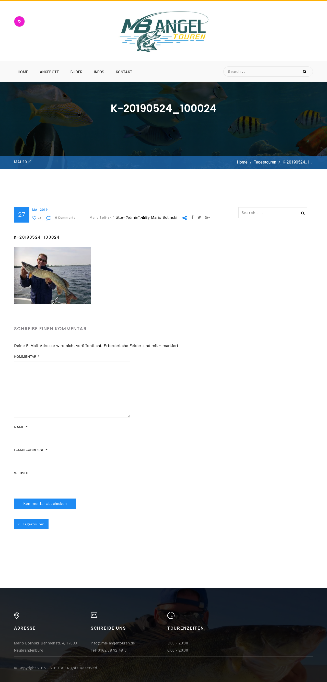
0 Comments (65, 217)
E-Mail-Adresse (31, 450)
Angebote (49, 72)
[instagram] (19, 21)
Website (22, 473)
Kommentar (27, 356)
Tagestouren (265, 162)
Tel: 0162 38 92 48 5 (108, 650)
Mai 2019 (40, 210)
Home (23, 72)
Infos (99, 72)
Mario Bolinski (101, 217)
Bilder (77, 72)
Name (21, 427)
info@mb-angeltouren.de (113, 643)
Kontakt (124, 72)
